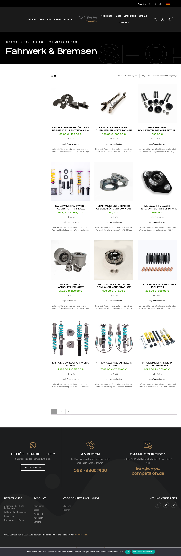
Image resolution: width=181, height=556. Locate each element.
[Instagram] (155, 4)
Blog (41, 19)
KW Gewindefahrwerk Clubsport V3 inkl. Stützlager (70, 209)
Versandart (39, 517)
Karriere (124, 22)
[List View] (52, 76)
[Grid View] (55, 76)
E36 (41, 42)
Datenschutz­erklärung (14, 520)
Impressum (9, 516)
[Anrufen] (90, 445)
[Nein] (177, 551)
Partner (66, 510)
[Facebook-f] (149, 4)
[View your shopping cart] (170, 19)
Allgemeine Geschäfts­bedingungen (14, 507)
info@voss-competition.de (148, 471)
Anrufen (90, 454)
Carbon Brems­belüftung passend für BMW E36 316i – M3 (70, 130)
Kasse (118, 16)
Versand (143, 16)
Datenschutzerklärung (143, 551)
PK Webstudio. (81, 534)
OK (128, 551)
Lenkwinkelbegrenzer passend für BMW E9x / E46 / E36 (113, 209)
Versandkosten (72, 144)
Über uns (31, 19)
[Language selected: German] (168, 4)
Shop (49, 19)
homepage (12, 42)
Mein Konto (106, 16)
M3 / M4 (29, 42)
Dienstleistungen (63, 19)
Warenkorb (130, 16)
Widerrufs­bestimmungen (15, 512)
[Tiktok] (160, 4)
